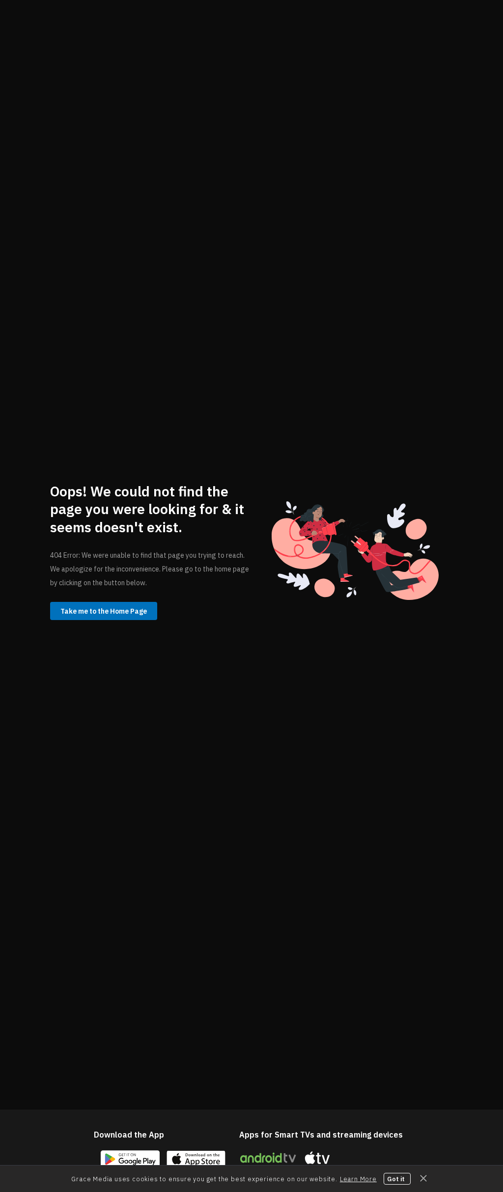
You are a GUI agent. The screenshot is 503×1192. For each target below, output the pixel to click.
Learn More (358, 1179)
